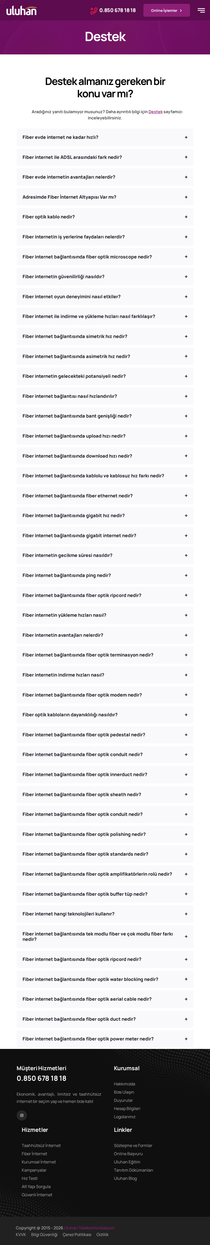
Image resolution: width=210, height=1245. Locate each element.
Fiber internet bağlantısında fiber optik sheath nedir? (82, 794)
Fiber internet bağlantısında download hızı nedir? (77, 456)
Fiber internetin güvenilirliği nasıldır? (63, 276)
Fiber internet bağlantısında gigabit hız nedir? (74, 515)
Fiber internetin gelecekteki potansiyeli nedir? (74, 376)
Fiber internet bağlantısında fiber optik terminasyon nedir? (88, 655)
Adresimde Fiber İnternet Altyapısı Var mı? (69, 197)
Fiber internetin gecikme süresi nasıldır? (67, 555)
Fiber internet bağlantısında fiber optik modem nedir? (82, 695)
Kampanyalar (34, 1170)
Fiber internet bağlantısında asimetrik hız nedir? (76, 356)
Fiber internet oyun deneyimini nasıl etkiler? (72, 296)
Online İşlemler (164, 10)
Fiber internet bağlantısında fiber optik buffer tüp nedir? (85, 894)
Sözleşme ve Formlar (133, 1145)
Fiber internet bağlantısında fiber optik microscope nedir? (87, 257)
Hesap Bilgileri (127, 1108)
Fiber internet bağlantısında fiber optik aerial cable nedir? (87, 999)
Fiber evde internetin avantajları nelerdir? (69, 177)
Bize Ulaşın (124, 1092)
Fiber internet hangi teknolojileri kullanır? (68, 914)
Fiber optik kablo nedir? (49, 217)
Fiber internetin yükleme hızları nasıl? (64, 615)
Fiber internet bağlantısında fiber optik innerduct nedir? (85, 774)
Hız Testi (30, 1178)
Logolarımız (124, 1116)
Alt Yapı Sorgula (36, 1186)
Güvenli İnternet (37, 1195)
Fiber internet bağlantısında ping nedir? (67, 575)
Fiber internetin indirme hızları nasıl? (63, 675)
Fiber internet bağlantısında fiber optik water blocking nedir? (90, 979)
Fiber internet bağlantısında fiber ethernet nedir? (78, 496)
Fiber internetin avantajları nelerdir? (63, 635)
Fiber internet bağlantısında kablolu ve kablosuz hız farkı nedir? (93, 475)
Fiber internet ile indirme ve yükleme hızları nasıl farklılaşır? (89, 316)
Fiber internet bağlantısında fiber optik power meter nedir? (88, 1039)
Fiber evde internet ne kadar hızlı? (60, 137)
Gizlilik (103, 1234)
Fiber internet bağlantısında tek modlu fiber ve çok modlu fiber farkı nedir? (98, 936)
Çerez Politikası (77, 1234)
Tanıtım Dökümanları (133, 1170)
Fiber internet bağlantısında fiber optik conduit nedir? (83, 754)
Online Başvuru (128, 1153)
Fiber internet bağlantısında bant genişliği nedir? (77, 416)
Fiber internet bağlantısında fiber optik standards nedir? (85, 854)
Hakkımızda (124, 1084)
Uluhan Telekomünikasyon (89, 1228)
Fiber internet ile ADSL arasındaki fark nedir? (72, 157)
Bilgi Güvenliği (44, 1234)
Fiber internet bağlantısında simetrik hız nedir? (75, 336)
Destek (156, 111)
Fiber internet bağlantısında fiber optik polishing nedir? (84, 834)
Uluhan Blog (125, 1178)
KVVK (21, 1234)
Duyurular (123, 1100)
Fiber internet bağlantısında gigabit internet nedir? (79, 535)
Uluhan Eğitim (127, 1162)
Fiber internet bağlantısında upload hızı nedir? (74, 436)
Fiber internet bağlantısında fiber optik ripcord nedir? (82, 595)
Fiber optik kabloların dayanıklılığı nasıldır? (70, 714)
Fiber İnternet (34, 1153)
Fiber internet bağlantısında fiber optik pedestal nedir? (84, 734)
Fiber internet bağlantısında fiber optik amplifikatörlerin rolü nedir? (97, 874)
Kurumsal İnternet (39, 1162)
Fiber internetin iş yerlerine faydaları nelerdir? (74, 237)
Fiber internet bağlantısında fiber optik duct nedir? (79, 1019)
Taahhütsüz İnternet (41, 1145)
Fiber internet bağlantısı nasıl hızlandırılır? (70, 396)
